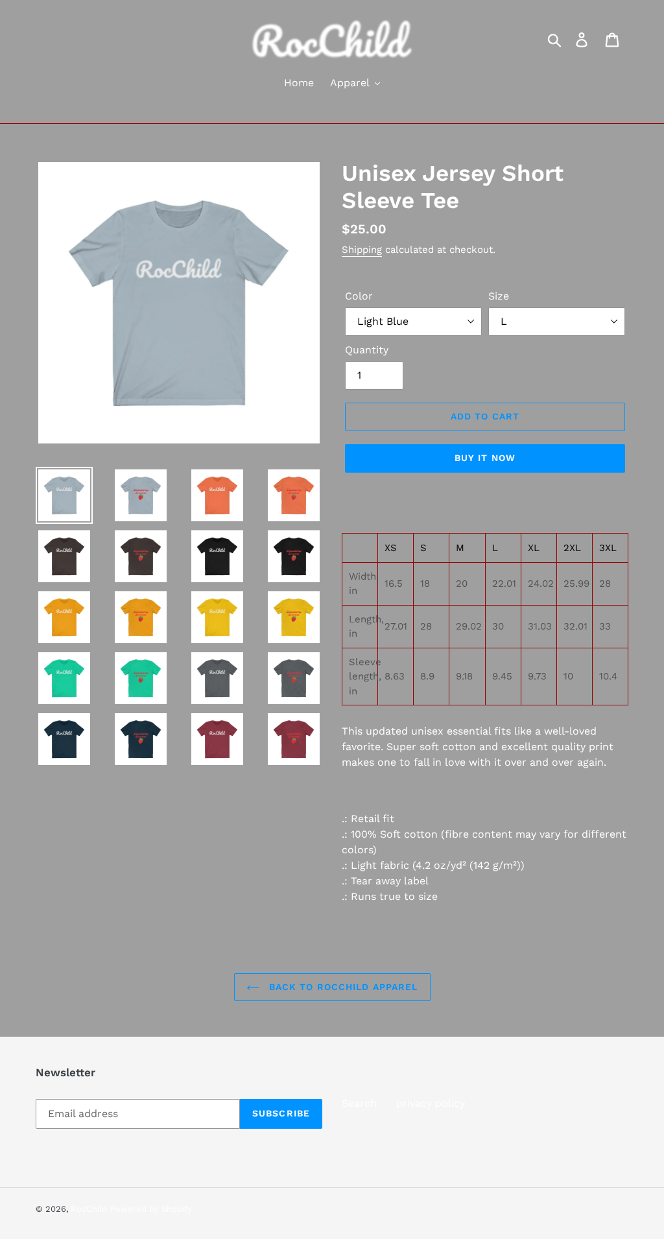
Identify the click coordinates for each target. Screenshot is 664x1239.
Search (359, 1103)
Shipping (362, 249)
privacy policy (430, 1103)
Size (498, 296)
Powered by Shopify (151, 1209)
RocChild (89, 1209)
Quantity (366, 350)
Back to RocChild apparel (342, 987)
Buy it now (485, 458)
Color (359, 296)
